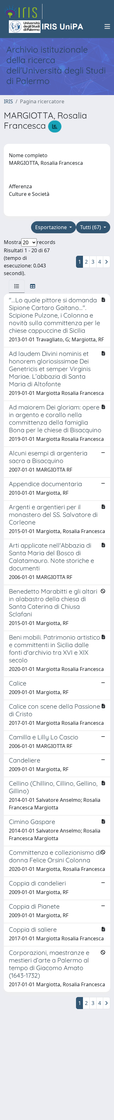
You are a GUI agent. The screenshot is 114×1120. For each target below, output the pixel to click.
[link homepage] (23, 11)
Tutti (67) (91, 227)
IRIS (8, 101)
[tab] (17, 286)
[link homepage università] (46, 26)
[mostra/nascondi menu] (107, 26)
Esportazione (51, 227)
